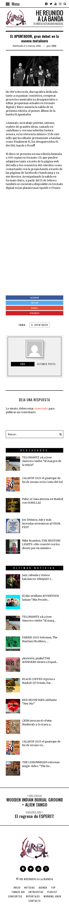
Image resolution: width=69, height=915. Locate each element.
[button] (59, 434)
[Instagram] (60, 4)
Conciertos (15, 896)
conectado (41, 408)
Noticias (29, 887)
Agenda (43, 887)
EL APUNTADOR (39, 324)
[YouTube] (55, 4)
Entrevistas (36, 892)
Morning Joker (52, 896)
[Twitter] (51, 4)
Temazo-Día (18, 892)
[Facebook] (46, 4)
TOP (53, 887)
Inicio (17, 887)
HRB (53, 45)
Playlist (52, 892)
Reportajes (33, 896)
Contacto (35, 900)
